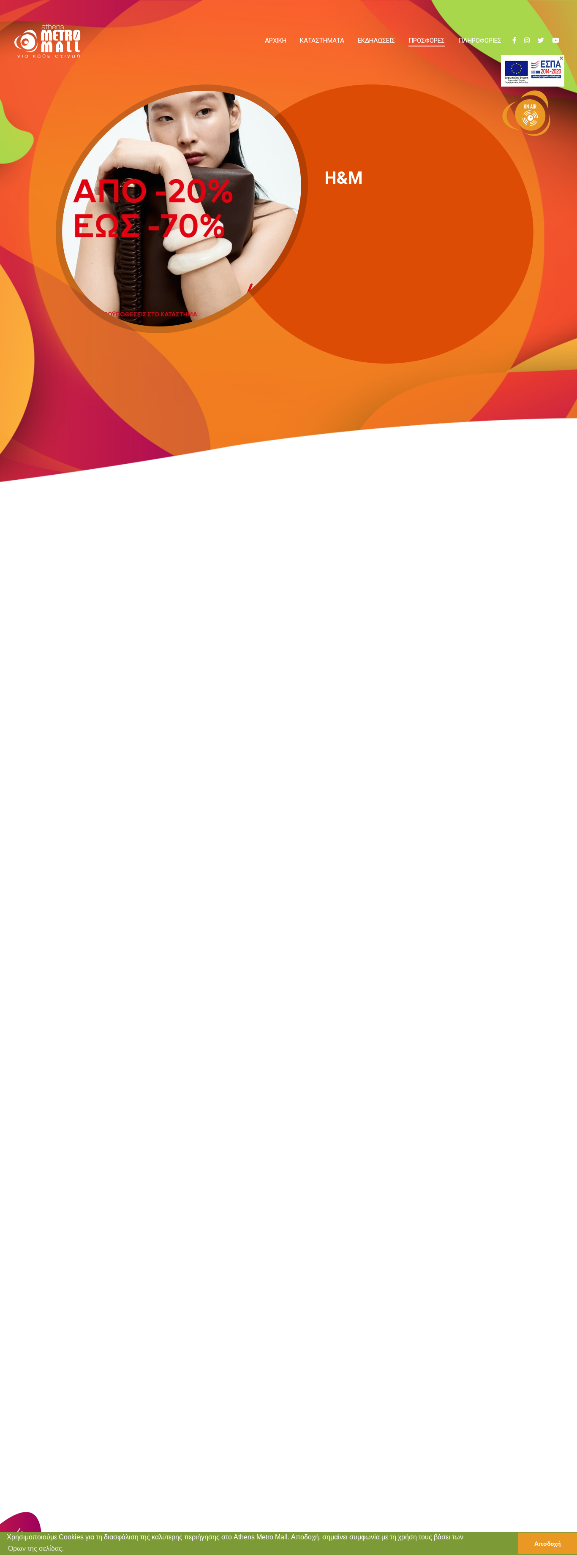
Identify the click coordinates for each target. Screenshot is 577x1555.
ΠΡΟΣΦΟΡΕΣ (426, 40)
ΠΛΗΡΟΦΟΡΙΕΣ (479, 40)
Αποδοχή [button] (547, 1543)
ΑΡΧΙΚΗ (275, 40)
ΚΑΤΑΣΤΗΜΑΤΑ (322, 40)
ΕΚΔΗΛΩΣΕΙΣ (376, 40)
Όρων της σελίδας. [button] (36, 1548)
